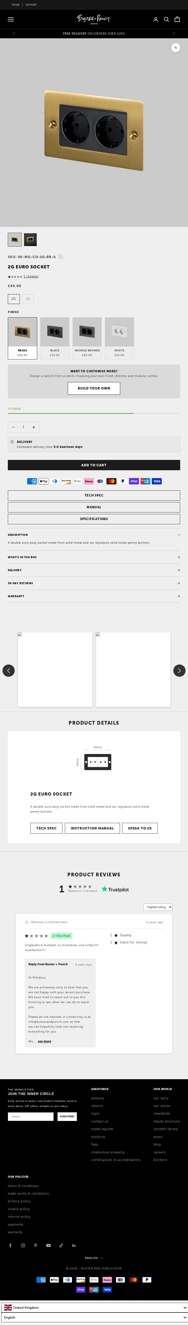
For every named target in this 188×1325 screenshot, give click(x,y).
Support (31, 4)
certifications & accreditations (116, 1160)
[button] (55, 669)
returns (97, 1106)
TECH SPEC (94, 495)
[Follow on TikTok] (61, 1245)
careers (160, 1152)
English (91, 1257)
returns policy (19, 1216)
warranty (15, 1232)
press (158, 1137)
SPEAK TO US (140, 828)
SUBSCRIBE (67, 1116)
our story (161, 1098)
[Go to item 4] (30, 240)
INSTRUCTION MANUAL (92, 828)
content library (166, 1129)
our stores (162, 1106)
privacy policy (19, 1201)
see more (44, 1041)
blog (157, 1144)
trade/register (102, 1129)
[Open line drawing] (94, 758)
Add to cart (93, 465)
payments (16, 1224)
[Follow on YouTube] (48, 1245)
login (95, 1113)
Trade (16, 4)
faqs (94, 1144)
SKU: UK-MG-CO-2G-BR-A (32, 257)
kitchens (160, 1160)
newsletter (162, 1113)
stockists (98, 1137)
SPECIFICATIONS (94, 519)
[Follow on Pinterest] (35, 1245)
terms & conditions (23, 1186)
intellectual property (107, 1152)
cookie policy (19, 1209)
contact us (100, 1121)
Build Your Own (94, 388)
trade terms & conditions (28, 1193)
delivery (97, 1098)
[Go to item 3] (15, 240)
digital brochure (167, 1121)
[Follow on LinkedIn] (73, 1245)
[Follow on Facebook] (10, 1245)
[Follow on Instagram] (23, 1245)
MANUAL (94, 507)
